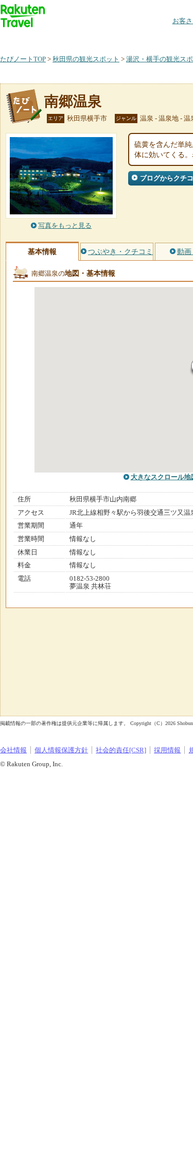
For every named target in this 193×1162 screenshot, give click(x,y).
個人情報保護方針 (61, 750)
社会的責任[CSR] (121, 750)
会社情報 (13, 750)
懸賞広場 (120, 38)
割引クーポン (162, 38)
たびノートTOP (23, 59)
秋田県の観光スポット (85, 59)
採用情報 (167, 750)
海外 (78, 38)
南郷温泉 (73, 101)
